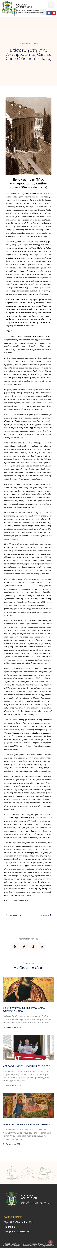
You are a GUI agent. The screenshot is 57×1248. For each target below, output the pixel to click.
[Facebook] (48, 13)
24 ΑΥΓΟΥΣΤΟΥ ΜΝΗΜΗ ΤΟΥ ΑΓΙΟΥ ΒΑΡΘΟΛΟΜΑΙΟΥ (24, 1010)
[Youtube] (53, 13)
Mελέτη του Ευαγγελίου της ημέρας (27, 1124)
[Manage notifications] (50, 1242)
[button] (51, 5)
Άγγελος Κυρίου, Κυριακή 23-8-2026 (26, 1066)
